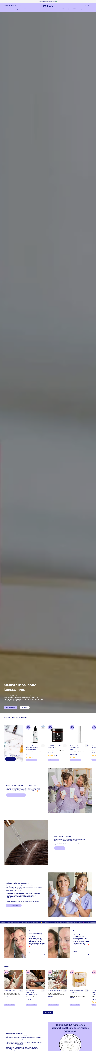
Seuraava (93, 734)
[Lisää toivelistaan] (43, 745)
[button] (16, 9)
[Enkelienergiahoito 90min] (57, 979)
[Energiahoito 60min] (13, 979)
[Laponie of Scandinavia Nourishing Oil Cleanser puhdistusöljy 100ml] (35, 734)
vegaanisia (20, 1043)
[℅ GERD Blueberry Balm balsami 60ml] (57, 734)
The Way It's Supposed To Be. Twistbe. (28, 901)
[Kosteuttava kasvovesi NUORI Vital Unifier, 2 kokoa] (79, 734)
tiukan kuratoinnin (30, 1036)
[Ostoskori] (91, 5)
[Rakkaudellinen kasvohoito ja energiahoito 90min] (35, 979)
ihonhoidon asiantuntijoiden (27, 886)
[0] (84, 5)
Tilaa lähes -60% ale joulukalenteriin (47, 1)
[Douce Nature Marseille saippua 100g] (79, 979)
